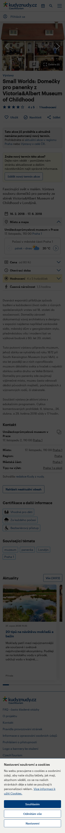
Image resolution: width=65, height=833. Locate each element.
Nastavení (32, 823)
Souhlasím (32, 804)
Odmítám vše (32, 813)
